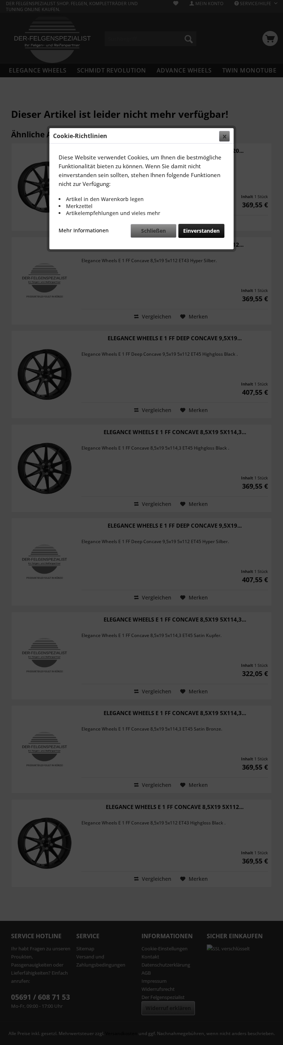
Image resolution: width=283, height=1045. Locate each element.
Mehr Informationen (84, 230)
